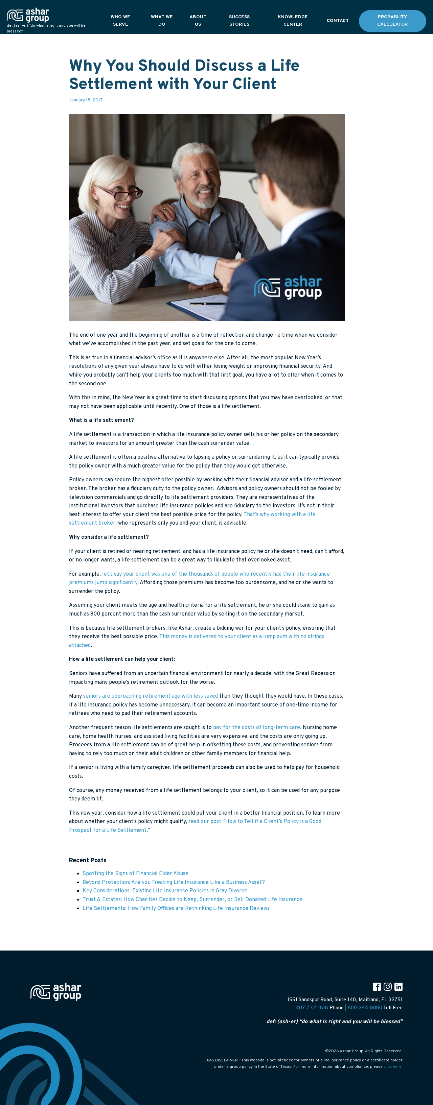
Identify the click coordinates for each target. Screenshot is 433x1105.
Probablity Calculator (392, 20)
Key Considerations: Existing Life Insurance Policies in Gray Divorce (165, 891)
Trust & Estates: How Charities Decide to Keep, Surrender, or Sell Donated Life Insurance (192, 899)
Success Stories (239, 20)
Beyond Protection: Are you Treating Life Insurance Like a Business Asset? (174, 882)
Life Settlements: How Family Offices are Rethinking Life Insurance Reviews (176, 908)
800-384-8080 (365, 1008)
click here (393, 1067)
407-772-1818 (312, 1008)
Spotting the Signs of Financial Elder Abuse (135, 873)
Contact (338, 21)
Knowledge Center (293, 20)
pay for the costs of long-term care (256, 727)
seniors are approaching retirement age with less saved (151, 696)
